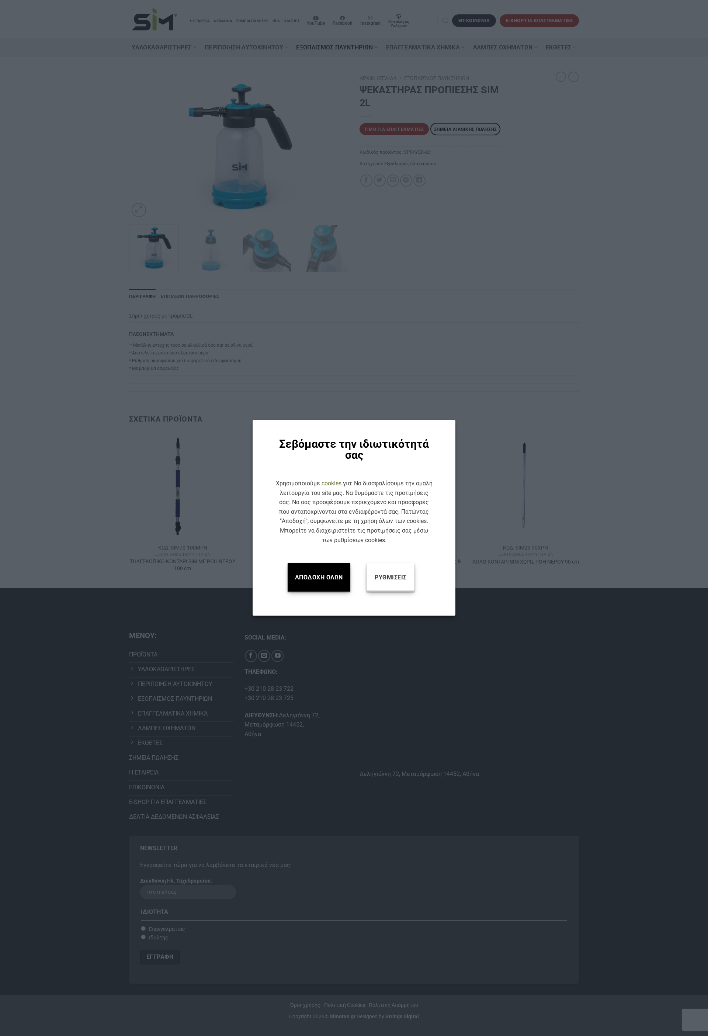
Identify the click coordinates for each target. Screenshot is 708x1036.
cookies (331, 483)
